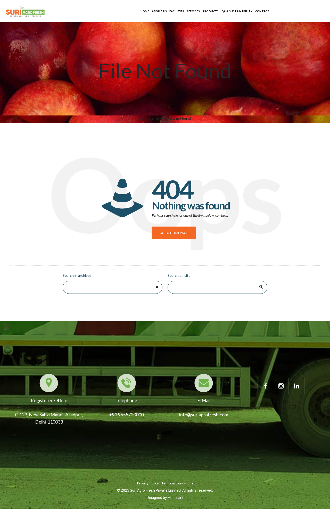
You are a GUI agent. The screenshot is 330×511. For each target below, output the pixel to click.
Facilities (176, 11)
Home (145, 11)
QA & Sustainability (237, 11)
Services (193, 11)
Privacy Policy (148, 483)
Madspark (175, 497)
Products (211, 11)
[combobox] (112, 287)
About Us (159, 11)
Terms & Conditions (177, 483)
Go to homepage (174, 233)
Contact (262, 11)
